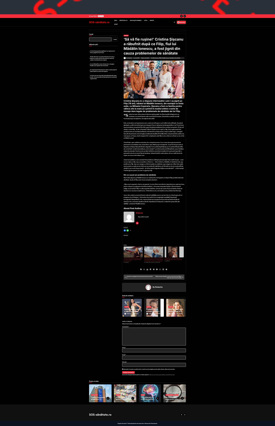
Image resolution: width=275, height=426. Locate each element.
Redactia (139, 213)
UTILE (145, 20)
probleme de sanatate (175, 58)
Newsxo (147, 423)
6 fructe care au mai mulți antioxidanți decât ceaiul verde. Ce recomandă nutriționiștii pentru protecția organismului (103, 77)
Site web (124, 362)
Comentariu (125, 326)
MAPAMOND (94, 395)
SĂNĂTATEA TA (123, 20)
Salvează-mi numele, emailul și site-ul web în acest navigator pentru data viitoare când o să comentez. (149, 369)
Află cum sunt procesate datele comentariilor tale (161, 374)
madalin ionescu (165, 58)
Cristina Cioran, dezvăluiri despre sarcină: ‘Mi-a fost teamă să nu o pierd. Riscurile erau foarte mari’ (133, 259)
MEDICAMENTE (169, 395)
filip (160, 58)
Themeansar (154, 423)
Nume (124, 347)
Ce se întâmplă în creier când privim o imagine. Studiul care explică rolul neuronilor (102, 64)
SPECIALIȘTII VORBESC (135, 20)
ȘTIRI (115, 20)
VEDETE (152, 20)
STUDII (118, 395)
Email (124, 354)
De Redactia (129, 58)
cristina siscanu (155, 58)
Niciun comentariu (145, 58)
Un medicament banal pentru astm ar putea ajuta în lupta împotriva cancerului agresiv (103, 70)
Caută (91, 34)
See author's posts (143, 217)
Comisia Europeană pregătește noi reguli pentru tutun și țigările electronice (102, 51)
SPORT (116, 24)
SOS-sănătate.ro (99, 22)
